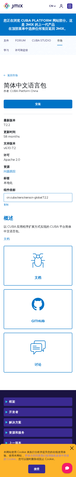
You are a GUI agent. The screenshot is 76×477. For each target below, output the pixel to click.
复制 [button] (6, 204)
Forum (20, 40)
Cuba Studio (41, 40)
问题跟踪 (9, 171)
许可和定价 (21, 50)
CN (51, 6)
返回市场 (12, 75)
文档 (7, 239)
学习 (6, 50)
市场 (59, 40)
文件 (6, 40)
